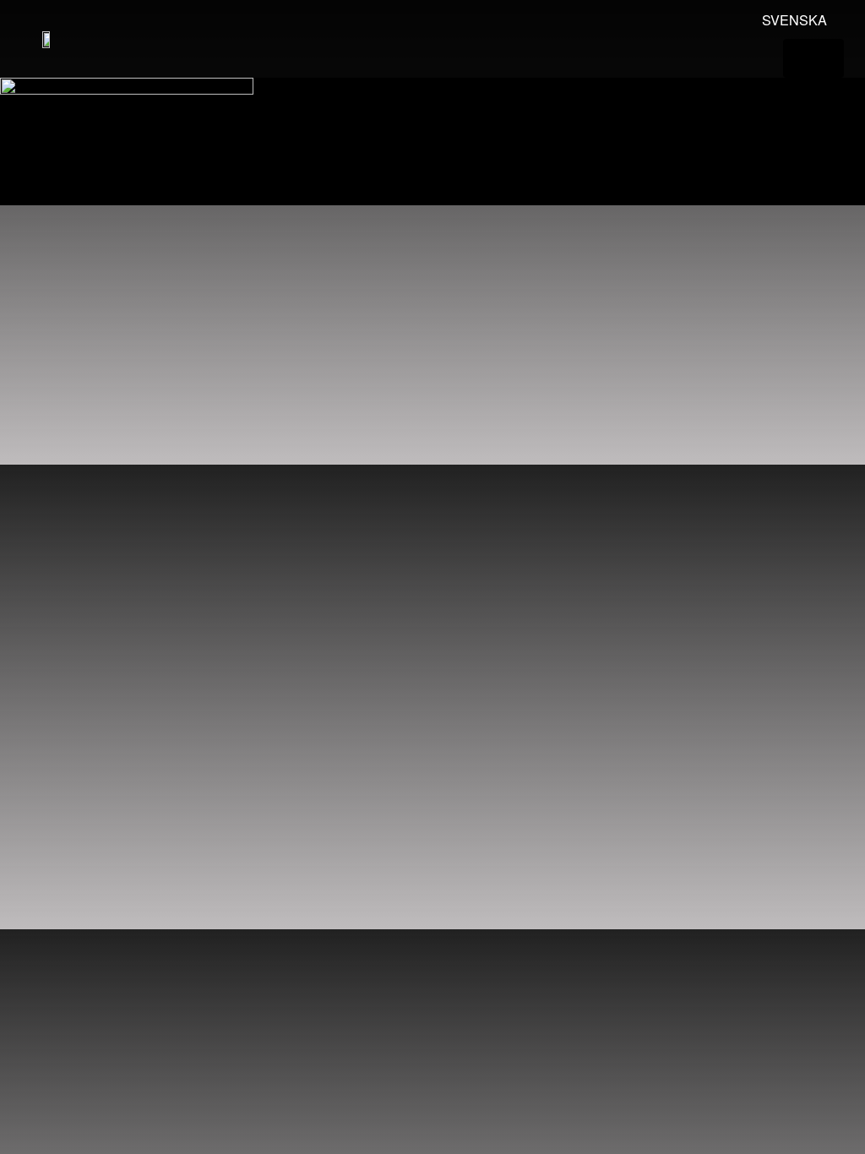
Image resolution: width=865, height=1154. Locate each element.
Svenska (794, 19)
